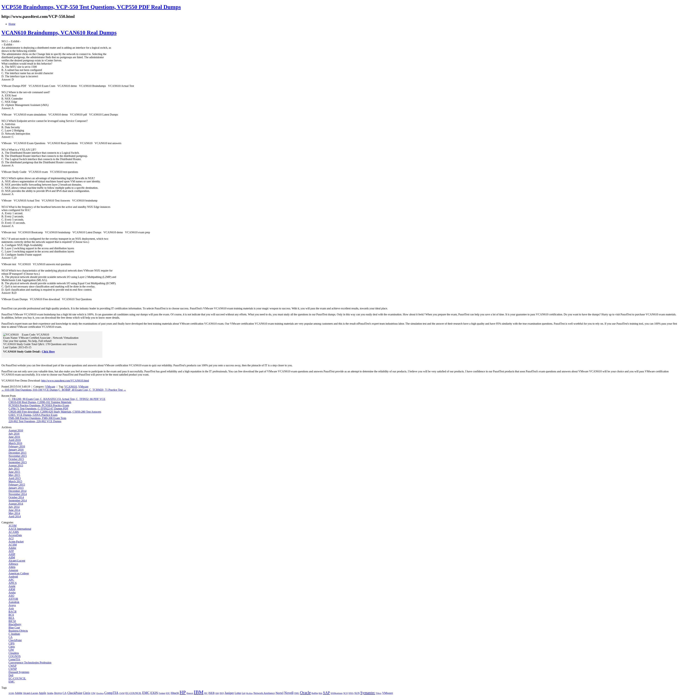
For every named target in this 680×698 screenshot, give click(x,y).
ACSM (12, 544)
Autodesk (13, 602)
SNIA (351, 693)
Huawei (189, 693)
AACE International (19, 528)
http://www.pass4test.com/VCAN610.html (65, 380)
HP (183, 692)
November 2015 (17, 455)
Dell (10, 675)
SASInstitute (337, 693)
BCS (11, 614)
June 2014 (14, 510)
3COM (12, 525)
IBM (198, 692)
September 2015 (17, 462)
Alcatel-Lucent (16, 560)
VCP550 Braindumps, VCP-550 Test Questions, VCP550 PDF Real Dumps (91, 7)
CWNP (12, 668)
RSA (320, 693)
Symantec (367, 693)
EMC (11, 681)
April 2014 (14, 516)
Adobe (12, 547)
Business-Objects (18, 630)
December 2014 (17, 490)
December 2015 (17, 452)
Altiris (11, 567)
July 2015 (13, 468)
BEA (11, 617)
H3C (168, 693)
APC (11, 579)
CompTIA (14, 659)
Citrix (11, 646)
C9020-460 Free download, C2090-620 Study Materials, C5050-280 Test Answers (54, 411)
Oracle (305, 692)
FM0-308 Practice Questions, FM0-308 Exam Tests (37, 418)
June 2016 (14, 436)
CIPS (11, 643)
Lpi (243, 693)
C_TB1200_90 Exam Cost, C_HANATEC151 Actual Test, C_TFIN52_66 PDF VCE (56, 398)
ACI (10, 538)
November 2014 (17, 494)
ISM (217, 693)
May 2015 (14, 475)
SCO (345, 693)
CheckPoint (15, 640)
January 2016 (16, 449)
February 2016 (16, 446)
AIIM (11, 557)
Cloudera (13, 652)
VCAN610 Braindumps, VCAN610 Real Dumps (59, 32)
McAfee (249, 693)
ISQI (222, 693)
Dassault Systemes (18, 672)
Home (11, 23)
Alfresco (13, 563)
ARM (11, 589)
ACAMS (13, 531)
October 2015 (16, 459)
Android (13, 576)
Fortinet (162, 693)
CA (10, 637)
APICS (12, 582)
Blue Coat (14, 627)
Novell (288, 693)
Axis (11, 608)
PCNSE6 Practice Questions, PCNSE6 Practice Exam (38, 405)
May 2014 (14, 513)
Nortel (280, 693)
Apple (11, 586)
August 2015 (15, 465)
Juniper (229, 693)
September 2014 (17, 500)
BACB (12, 611)
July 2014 (13, 506)
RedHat (314, 693)
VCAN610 (70, 386)
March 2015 (15, 481)
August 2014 (15, 503)
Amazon (13, 570)
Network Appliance (264, 693)
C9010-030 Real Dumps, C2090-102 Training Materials (39, 402)
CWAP (12, 665)
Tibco (378, 693)
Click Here (48, 351)
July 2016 (13, 433)
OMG (296, 693)
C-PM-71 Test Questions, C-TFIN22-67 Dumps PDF (38, 408)
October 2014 (16, 497)
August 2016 (15, 430)
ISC (206, 693)
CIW (11, 649)
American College (18, 573)
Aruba (12, 592)
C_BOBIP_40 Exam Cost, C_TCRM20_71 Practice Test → (92, 389)
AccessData (15, 535)
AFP (11, 551)
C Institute (14, 633)
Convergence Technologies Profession (29, 662)
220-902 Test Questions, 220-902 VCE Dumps (34, 421)
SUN (357, 693)
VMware (50, 386)
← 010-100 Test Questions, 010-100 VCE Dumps (29, 389)
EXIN (154, 693)
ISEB (211, 692)
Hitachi (175, 692)
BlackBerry (14, 624)
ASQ (11, 595)
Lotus (238, 693)
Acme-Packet (16, 541)
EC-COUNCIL (17, 678)
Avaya (12, 605)
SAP (326, 693)
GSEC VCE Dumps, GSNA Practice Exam (32, 414)
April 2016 (14, 440)
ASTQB (13, 598)
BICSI (12, 621)
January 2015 (16, 487)
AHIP (11, 554)
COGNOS (14, 656)
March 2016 (15, 443)
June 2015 (14, 471)
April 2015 (14, 478)
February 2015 (16, 484)
